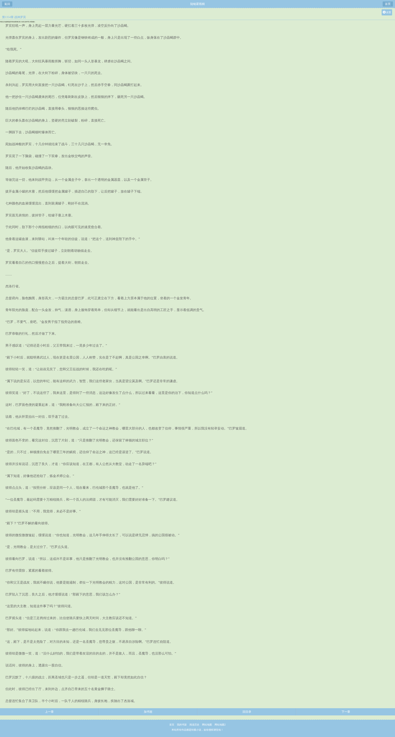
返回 (7, 4)
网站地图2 (220, 724)
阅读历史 (194, 724)
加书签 (148, 711)
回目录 (247, 711)
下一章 (346, 711)
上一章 (49, 711)
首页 (388, 4)
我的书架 (182, 724)
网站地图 (207, 724)
